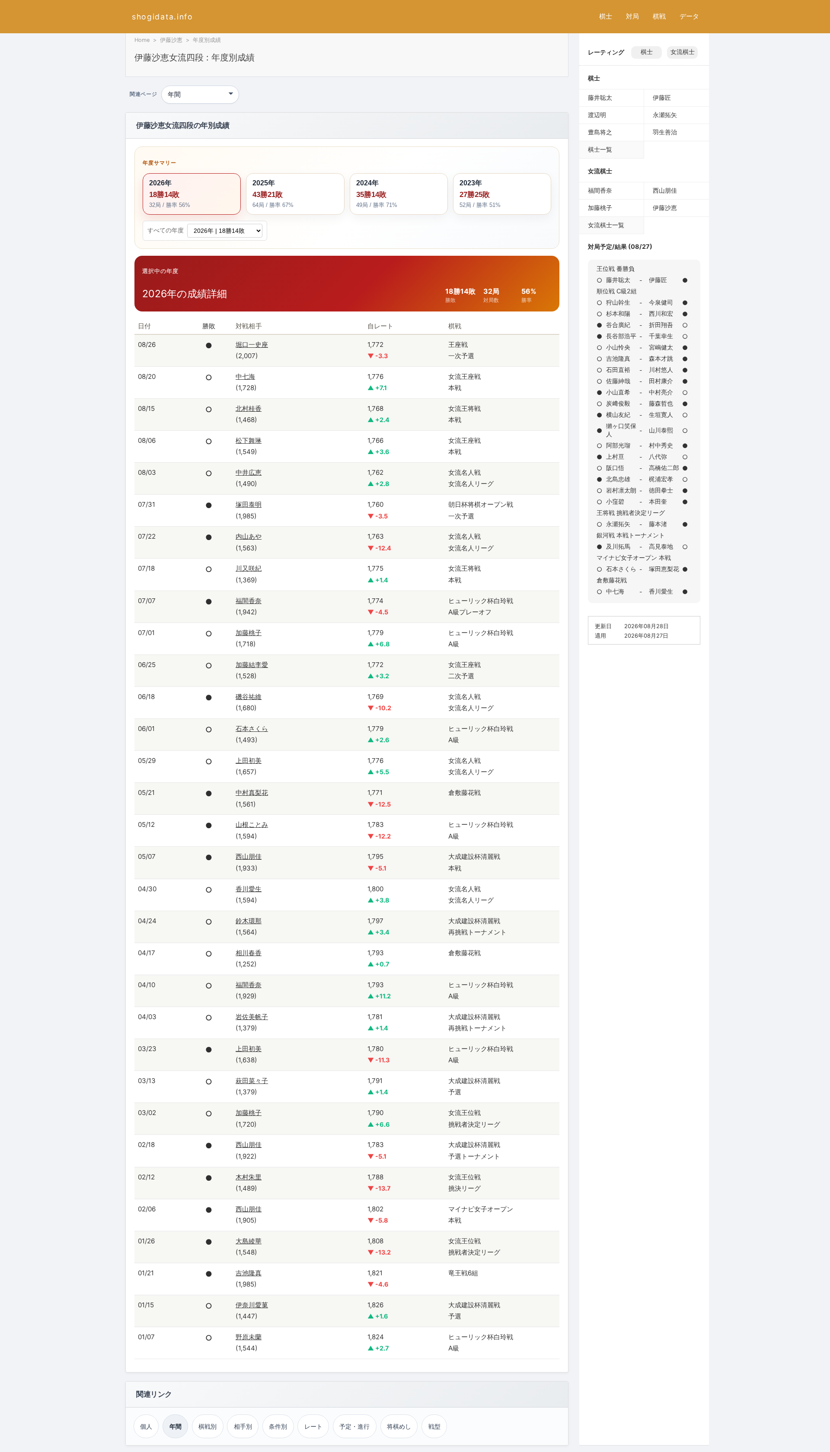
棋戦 (659, 16)
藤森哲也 (661, 403)
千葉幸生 (661, 336)
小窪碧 (615, 501)
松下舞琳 (249, 440)
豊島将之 (600, 132)
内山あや (249, 536)
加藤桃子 (249, 633)
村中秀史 (661, 445)
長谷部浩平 (621, 336)
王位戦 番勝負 (616, 268)
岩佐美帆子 (252, 1017)
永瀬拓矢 (665, 114)
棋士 (605, 16)
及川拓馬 (618, 546)
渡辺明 (597, 114)
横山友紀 (618, 414)
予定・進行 (354, 1426)
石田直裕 (618, 369)
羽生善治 (665, 132)
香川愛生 (249, 889)
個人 (146, 1426)
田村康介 (661, 380)
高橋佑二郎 (664, 467)
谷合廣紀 (618, 324)
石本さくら (252, 728)
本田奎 (658, 501)
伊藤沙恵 (171, 40)
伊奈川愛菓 (252, 1305)
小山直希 (618, 392)
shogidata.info (162, 16)
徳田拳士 (661, 490)
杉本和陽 (618, 313)
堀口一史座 (252, 344)
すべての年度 (165, 230)
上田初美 (249, 760)
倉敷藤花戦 (612, 580)
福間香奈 (249, 601)
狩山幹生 (618, 302)
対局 (632, 16)
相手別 (243, 1426)
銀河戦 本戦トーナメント (631, 535)
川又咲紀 (249, 568)
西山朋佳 (249, 856)
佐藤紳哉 (618, 380)
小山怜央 (618, 347)
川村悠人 (661, 369)
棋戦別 (207, 1426)
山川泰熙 (661, 430)
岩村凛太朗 (621, 490)
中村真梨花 (252, 792)
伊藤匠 (662, 97)
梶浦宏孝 (661, 479)
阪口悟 (615, 467)
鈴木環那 (249, 921)
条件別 (278, 1426)
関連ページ (143, 94)
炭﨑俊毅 (618, 403)
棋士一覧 (600, 149)
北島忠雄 (618, 479)
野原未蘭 (249, 1337)
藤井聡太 (600, 97)
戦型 (434, 1426)
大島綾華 (249, 1241)
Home (142, 40)
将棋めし (399, 1426)
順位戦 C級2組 (617, 291)
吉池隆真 (249, 1273)
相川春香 (249, 953)
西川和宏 (661, 313)
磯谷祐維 (249, 697)
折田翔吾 (661, 324)
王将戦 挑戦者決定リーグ (631, 512)
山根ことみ (252, 824)
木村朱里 (249, 1177)
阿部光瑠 (618, 445)
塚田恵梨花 (664, 568)
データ (689, 16)
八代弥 (658, 456)
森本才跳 (661, 358)
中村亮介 (661, 392)
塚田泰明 (249, 504)
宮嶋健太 (661, 347)
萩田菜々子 (252, 1081)
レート (313, 1426)
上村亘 (615, 456)
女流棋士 (682, 51)
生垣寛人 (661, 414)
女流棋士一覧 (606, 225)
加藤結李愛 (252, 665)
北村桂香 (249, 408)
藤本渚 (658, 523)
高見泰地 (661, 546)
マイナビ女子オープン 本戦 (634, 557)
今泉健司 (661, 302)
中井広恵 (249, 472)
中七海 (245, 376)
